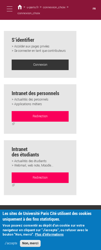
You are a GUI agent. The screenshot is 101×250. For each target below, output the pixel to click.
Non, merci (30, 243)
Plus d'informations (49, 234)
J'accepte (11, 243)
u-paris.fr (33, 7)
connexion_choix (54, 7)
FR (94, 8)
